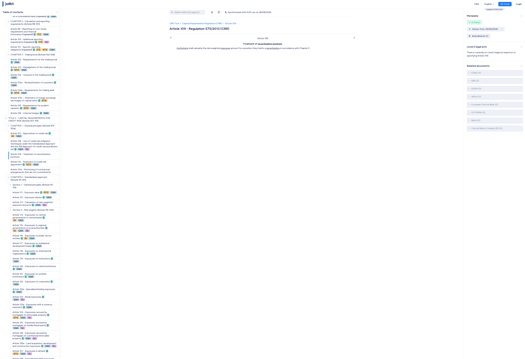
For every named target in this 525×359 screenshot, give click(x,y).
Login (519, 4)
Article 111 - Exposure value (34, 192)
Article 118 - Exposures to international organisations (32, 252)
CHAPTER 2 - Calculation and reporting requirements (30, 22)
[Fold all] (57, 12)
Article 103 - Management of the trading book (33, 68)
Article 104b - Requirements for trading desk (32, 91)
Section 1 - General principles (33, 186)
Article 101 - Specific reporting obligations (33, 48)
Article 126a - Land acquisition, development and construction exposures (34, 344)
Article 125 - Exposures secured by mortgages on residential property (30, 325)
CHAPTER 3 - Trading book (33, 54)
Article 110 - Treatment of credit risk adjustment (28, 163)
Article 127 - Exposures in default (29, 352)
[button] (494, 15)
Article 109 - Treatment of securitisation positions (30, 155)
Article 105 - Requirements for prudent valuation (30, 107)
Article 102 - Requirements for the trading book (34, 61)
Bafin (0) (475, 120)
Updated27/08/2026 (494, 9)
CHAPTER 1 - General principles (33, 127)
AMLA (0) (476, 96)
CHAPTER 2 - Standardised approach (29, 178)
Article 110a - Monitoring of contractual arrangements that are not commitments (31, 170)
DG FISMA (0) (478, 112)
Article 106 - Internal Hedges (29, 113)
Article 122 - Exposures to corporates (31, 283)
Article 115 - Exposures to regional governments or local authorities (29, 228)
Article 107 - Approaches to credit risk (29, 134)
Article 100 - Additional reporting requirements (29, 40)
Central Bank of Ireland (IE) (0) (486, 128)
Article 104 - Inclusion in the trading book (31, 76)
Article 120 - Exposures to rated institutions (34, 267)
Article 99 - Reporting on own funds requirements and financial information (29, 32)
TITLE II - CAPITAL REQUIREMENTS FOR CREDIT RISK (29, 119)
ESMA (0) (476, 72)
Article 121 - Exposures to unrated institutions (29, 275)
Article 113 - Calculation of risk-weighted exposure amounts (33, 203)
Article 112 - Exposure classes (32, 197)
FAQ (477, 4)
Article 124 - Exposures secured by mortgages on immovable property (30, 315)
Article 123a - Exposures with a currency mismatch (32, 306)
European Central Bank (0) (484, 104)
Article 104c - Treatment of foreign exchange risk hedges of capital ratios (33, 99)
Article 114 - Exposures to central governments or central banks (29, 218)
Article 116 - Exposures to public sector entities (32, 237)
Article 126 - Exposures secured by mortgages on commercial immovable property (31, 336)
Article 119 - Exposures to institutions (31, 260)
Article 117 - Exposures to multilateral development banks (31, 244)
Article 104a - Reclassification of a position (32, 84)
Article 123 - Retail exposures (27, 298)
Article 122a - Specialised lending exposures (34, 290)
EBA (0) (475, 80)
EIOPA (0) (476, 88)
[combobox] (189, 12)
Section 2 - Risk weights (33, 210)
